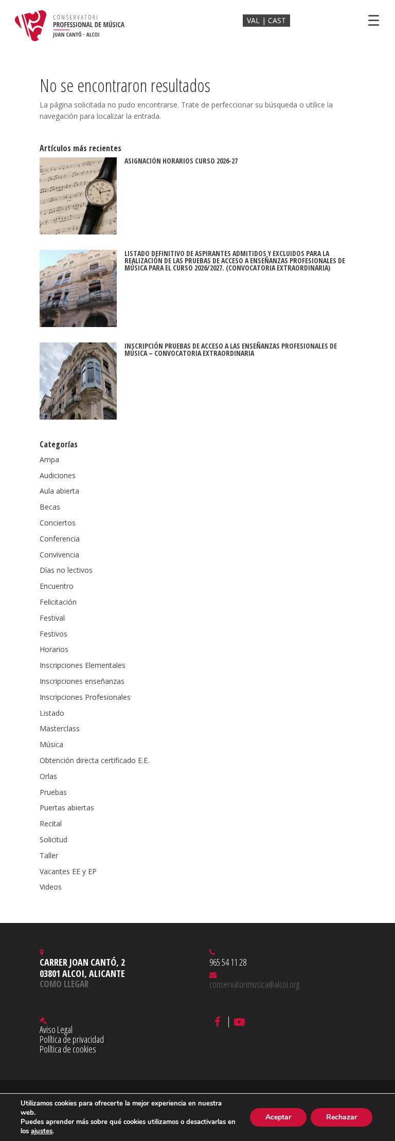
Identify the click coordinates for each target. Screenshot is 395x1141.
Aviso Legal (56, 1029)
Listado (52, 713)
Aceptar (278, 1117)
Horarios (54, 649)
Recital (51, 823)
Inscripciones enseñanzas (82, 681)
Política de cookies (68, 1049)
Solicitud (53, 839)
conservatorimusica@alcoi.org (254, 984)
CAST (277, 20)
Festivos (53, 634)
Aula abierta (59, 491)
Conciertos (58, 523)
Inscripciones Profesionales (85, 697)
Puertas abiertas (67, 807)
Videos (51, 887)
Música (51, 744)
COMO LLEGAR (64, 984)
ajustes (41, 1131)
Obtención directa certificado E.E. (94, 760)
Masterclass (60, 728)
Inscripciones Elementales (82, 665)
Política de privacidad (72, 1039)
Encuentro (57, 586)
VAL (254, 20)
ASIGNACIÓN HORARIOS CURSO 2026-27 (181, 161)
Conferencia (60, 539)
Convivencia (59, 554)
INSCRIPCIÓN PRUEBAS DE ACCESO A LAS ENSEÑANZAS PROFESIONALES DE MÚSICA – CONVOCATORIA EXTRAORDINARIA (230, 349)
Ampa (49, 459)
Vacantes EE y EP (68, 871)
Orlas (48, 776)
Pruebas (53, 792)
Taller (49, 855)
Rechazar (341, 1117)
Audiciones (58, 475)
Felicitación (58, 602)
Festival (52, 618)
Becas (50, 507)
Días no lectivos (66, 570)
